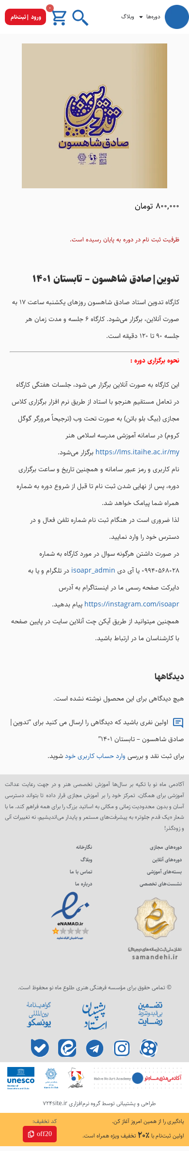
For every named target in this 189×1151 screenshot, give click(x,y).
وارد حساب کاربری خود (95, 756)
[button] (25, 17)
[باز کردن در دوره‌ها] (141, 17)
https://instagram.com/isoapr (131, 604)
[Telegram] (95, 1048)
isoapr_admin (93, 570)
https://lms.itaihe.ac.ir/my (137, 452)
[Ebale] (40, 1048)
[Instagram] (122, 1048)
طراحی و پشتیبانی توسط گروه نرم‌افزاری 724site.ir (99, 1103)
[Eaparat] (149, 1048)
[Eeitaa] (68, 1048)
